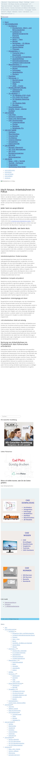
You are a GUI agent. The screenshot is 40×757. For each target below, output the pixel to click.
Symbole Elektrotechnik (21, 63)
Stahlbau (12, 76)
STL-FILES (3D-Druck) (20, 97)
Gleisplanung (17, 90)
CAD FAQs (12, 115)
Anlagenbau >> (14, 51)
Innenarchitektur (15, 140)
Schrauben (16, 70)
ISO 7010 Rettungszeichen (15, 156)
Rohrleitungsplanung (20, 61)
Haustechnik (13, 136)
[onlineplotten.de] (18, 477)
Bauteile (15, 105)
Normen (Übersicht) (16, 147)
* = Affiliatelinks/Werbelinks (12, 606)
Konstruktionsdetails (20, 66)
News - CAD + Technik (17, 161)
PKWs (14, 84)
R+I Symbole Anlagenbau (21, 57)
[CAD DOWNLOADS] (18, 522)
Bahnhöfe (16, 92)
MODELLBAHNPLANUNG (17, 88)
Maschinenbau (14, 134)
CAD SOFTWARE (10, 130)
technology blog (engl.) (17, 167)
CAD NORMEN (10, 146)
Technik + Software (16, 163)
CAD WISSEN (9, 113)
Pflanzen (15, 49)
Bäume (15, 41)
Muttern (15, 74)
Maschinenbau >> (15, 64)
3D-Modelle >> (14, 93)
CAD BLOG (8, 159)
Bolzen (15, 68)
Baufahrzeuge (17, 80)
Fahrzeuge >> (14, 78)
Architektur (13, 26)
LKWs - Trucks (17, 86)
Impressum (8, 604)
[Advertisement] (20, 395)
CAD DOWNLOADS (11, 24)
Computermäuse (18, 122)
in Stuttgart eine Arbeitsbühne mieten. (21, 221)
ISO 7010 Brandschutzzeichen (16, 152)
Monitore (15, 126)
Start (7, 22)
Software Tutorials (16, 117)
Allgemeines (13, 165)
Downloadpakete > (16, 107)
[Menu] (1, 18)
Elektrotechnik (14, 144)
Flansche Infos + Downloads (18, 54)
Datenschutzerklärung (10, 602)
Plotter (15, 124)
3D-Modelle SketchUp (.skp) (19, 695)
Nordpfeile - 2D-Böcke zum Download (21, 44)
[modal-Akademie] (19, 434)
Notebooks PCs (18, 128)
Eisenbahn (16, 82)
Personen (15, 37)
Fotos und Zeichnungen (17, 119)
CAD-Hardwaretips (16, 120)
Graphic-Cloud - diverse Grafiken (17, 703)
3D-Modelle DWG (19, 103)
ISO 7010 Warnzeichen (17, 149)
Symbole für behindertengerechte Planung (20, 34)
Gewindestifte (17, 72)
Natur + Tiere (17, 39)
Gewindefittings (18, 59)
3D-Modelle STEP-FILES (21, 95)
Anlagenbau (13, 142)
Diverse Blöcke (17, 47)
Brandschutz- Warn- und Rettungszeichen (22, 29)
